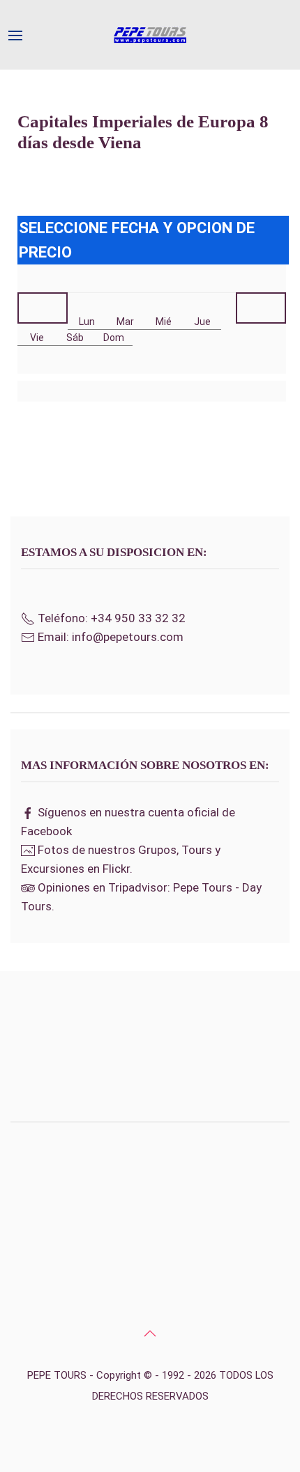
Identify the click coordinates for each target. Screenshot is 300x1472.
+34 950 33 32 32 (138, 618)
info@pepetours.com (127, 637)
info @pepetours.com (150, 1307)
